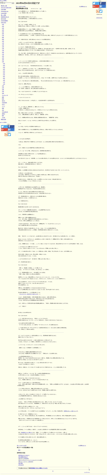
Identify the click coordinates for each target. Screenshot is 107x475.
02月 (4, 65)
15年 (3, 50)
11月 (4, 82)
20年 (3, 59)
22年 (3, 85)
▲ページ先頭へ (3, 122)
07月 (4, 74)
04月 (4, 69)
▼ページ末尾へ (3, 0)
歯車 (3, 97)
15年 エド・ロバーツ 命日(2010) (25, 461)
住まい (3, 104)
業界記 (3, 113)
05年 (3, 31)
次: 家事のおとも (83, 6)
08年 (3, 37)
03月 (4, 67)
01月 (4, 63)
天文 (3, 110)
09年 (3, 39)
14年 (3, 48)
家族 (3, 108)
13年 (3, 46)
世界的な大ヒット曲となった (70, 411)
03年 (3, 28)
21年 (3, 61)
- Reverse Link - (99, 17)
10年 (3, 41)
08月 (4, 76)
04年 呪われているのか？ (23, 455)
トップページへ (87, 472)
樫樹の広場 (3, 119)
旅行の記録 (3, 18)
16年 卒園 (20, 463)
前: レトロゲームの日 (20, 6)
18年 (3, 56)
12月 (4, 84)
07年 (3, 35)
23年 (3, 87)
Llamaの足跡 (3, 13)
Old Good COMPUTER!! (6, 7)
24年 (3, 89)
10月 (4, 80)
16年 (3, 52)
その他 (3, 117)
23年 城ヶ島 (21, 464)
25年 (3, 91)
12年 (3, 44)
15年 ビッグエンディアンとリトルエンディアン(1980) (30, 460)
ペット (3, 106)
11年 (3, 43)
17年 (3, 54)
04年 (3, 30)
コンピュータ (5, 95)
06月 (4, 72)
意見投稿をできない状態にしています (38, 468)
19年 (3, 58)
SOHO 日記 (3, 22)
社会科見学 (4, 102)
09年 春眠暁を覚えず (22, 456)
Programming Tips (4, 11)
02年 (3, 26)
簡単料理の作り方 (5, 17)
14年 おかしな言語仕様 (23, 458)
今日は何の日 (5, 112)
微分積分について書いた (26, 432)
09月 (4, 78)
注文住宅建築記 (4, 20)
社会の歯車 (3, 9)
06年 (3, 33)
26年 (3, 93)
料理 (3, 98)
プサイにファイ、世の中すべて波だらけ (28, 294)
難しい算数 (3, 15)
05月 (4, 71)
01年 (3, 24)
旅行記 (3, 100)
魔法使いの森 (4, 5)
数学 (40, 8)
